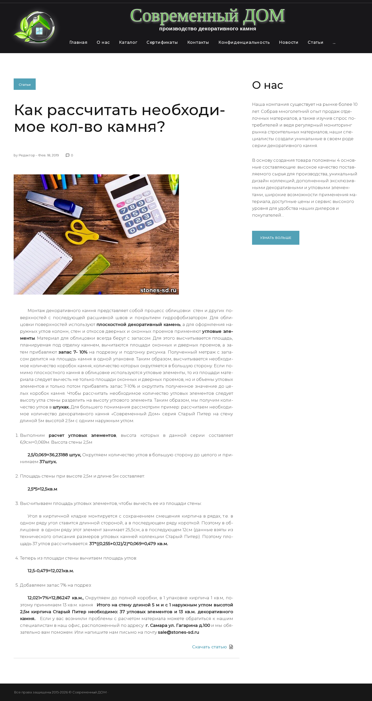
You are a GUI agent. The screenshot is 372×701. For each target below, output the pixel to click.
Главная (78, 42)
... (334, 42)
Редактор (26, 155)
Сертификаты (162, 42)
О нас (103, 42)
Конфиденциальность (244, 42)
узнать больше (275, 238)
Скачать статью (209, 646)
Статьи (316, 42)
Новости (289, 42)
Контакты (198, 42)
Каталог (128, 42)
